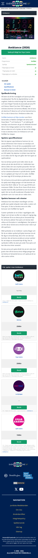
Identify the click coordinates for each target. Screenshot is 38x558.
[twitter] (16, 489)
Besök (19, 297)
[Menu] (2, 3)
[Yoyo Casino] (19, 348)
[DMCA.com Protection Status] (19, 483)
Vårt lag (19, 527)
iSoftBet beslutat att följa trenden (13, 117)
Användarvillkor (19, 514)
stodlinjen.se (5, 302)
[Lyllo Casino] (19, 420)
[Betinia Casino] (19, 311)
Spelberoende (19, 523)
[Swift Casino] (19, 275)
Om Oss (19, 510)
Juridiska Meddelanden (19, 505)
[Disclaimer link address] (14, 475)
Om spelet (7, 84)
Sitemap (19, 531)
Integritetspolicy (19, 518)
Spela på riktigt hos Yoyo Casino (19, 52)
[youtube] (21, 489)
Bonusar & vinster (10, 90)
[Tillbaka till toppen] (34, 555)
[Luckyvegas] (19, 386)
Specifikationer (9, 87)
